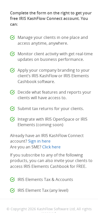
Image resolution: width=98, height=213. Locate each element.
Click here (51, 147)
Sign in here (39, 141)
